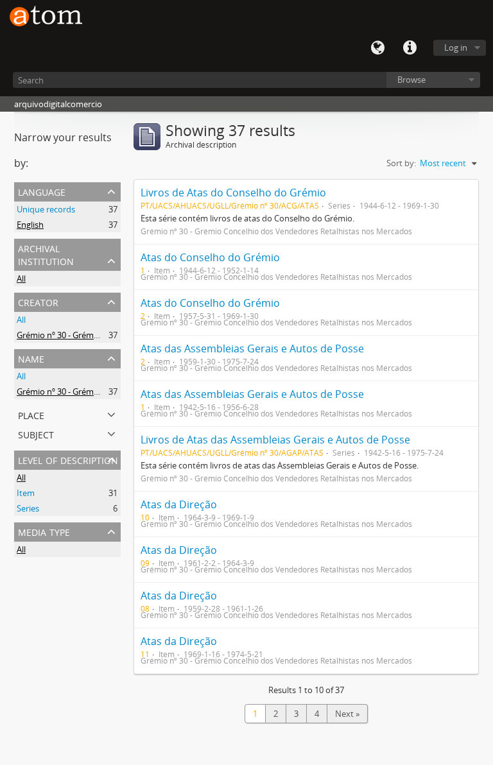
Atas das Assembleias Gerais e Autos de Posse (252, 348)
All (21, 278)
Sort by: (401, 163)
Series (28, 508)
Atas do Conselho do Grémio (210, 257)
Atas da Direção (179, 504)
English (30, 224)
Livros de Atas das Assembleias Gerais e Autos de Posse (275, 440)
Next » (347, 713)
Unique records (46, 209)
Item (26, 493)
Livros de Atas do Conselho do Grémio (233, 192)
